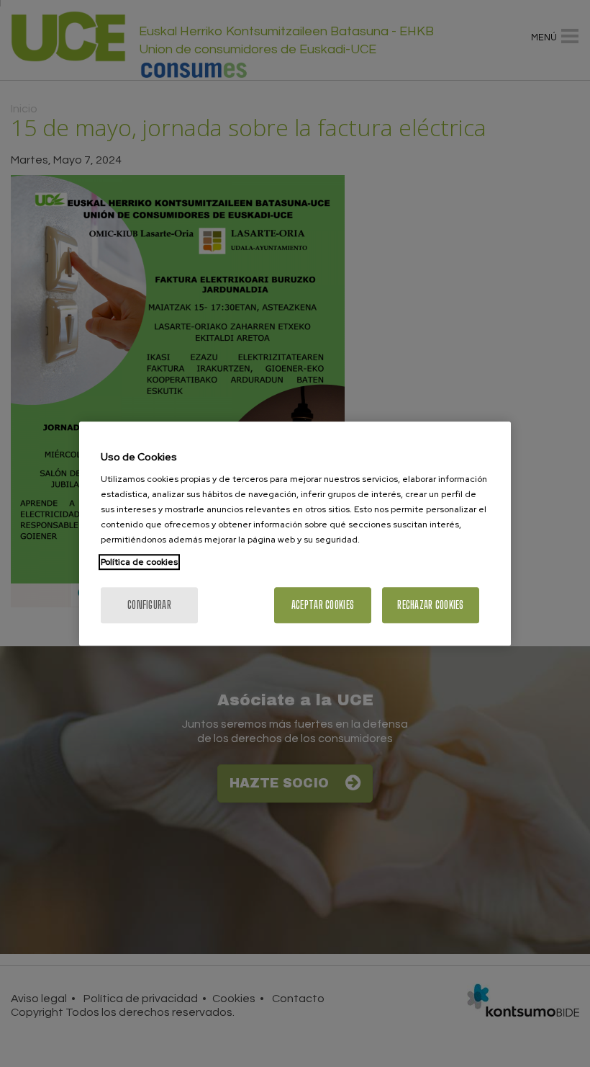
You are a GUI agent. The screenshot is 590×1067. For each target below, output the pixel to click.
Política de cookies (139, 562)
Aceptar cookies (322, 605)
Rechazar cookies (430, 605)
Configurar (149, 605)
